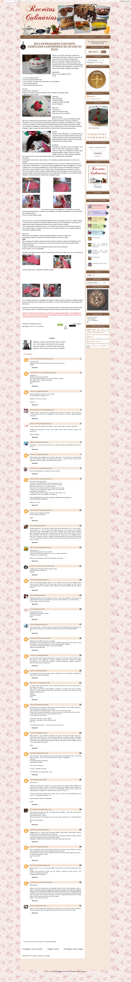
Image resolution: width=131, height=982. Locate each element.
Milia (31, 595)
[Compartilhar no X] (77, 324)
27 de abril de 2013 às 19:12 (44, 682)
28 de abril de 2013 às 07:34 (42, 753)
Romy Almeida (34, 809)
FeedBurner (97, 156)
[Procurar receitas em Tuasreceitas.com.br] (94, 341)
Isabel (31, 779)
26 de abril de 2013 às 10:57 (48, 409)
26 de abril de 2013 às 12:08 (41, 442)
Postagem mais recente (32, 949)
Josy (31, 525)
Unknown (32, 391)
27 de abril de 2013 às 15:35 (40, 670)
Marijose (32, 442)
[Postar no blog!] (75, 324)
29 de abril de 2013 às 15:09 (44, 865)
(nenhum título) (96, 237)
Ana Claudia (33, 865)
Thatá (31, 905)
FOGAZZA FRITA (96, 257)
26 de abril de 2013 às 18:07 (48, 566)
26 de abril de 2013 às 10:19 (50, 372)
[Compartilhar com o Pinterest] (80, 324)
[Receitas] (90, 336)
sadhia (32, 670)
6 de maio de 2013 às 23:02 (46, 882)
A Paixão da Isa (34, 468)
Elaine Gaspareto (82, 971)
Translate (100, 62)
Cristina (32, 624)
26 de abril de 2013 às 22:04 (44, 638)
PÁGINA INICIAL (28, 37)
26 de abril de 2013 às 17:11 (45, 547)
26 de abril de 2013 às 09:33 (46, 358)
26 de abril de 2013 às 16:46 (39, 525)
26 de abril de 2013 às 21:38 (41, 624)
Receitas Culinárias (49, 971)
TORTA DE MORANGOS (94, 128)
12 (100, 137)
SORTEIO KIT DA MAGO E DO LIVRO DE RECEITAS (98, 219)
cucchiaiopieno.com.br (36, 372)
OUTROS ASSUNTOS (90, 37)
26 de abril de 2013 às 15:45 (46, 468)
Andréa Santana (34, 478)
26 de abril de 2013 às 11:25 (45, 423)
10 (93, 137)
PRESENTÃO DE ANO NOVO (99, 263)
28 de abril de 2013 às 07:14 (41, 732)
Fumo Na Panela (35, 358)
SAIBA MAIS (41, 37)
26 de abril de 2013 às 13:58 (42, 454)
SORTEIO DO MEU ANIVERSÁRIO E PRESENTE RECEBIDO (99, 252)
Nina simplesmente (35, 409)
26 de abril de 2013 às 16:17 (46, 478)
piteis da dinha (34, 547)
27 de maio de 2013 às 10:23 (40, 905)
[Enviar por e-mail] (73, 324)
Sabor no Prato (34, 423)
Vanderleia (33, 579)
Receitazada (33, 638)
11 (96, 137)
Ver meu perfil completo (93, 98)
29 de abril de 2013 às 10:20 (43, 829)
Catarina (32, 733)
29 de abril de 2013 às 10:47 (42, 846)
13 (103, 137)
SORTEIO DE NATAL (97, 205)
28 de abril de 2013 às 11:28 (45, 809)
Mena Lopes (33, 683)
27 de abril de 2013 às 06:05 (42, 655)
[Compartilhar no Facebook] (78, 324)
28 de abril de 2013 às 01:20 (42, 704)
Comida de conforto (35, 566)
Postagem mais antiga (73, 949)
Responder (35, 367)
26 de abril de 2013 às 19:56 (39, 595)
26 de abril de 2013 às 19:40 (43, 579)
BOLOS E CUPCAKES (37, 326)
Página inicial (53, 949)
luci (31, 609)
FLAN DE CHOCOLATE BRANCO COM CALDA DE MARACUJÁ (99, 245)
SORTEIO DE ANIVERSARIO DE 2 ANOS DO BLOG (98, 226)
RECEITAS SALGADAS (72, 37)
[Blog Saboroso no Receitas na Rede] (97, 347)
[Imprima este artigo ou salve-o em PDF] (60, 325)
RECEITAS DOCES (56, 37)
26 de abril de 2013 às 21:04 (38, 609)
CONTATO (103, 37)
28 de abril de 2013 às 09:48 (40, 779)
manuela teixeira (34, 882)
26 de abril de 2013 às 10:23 (42, 391)
